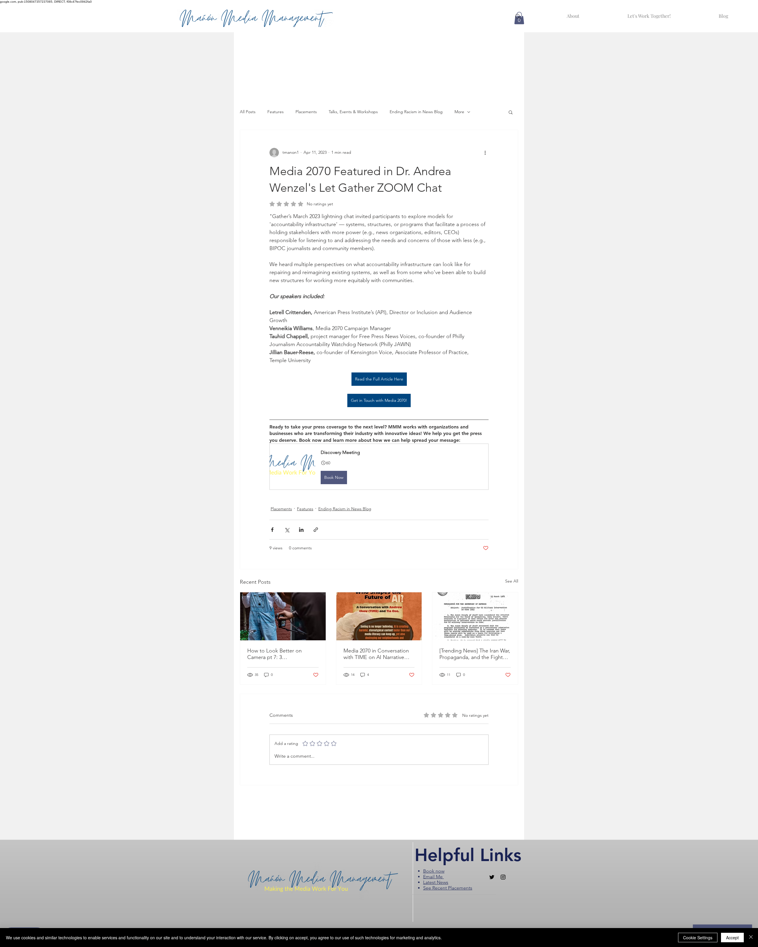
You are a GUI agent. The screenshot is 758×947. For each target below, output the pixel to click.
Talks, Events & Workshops (353, 111)
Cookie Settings (697, 937)
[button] (510, 112)
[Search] (518, 16)
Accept (732, 937)
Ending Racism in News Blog (416, 111)
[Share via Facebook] (272, 529)
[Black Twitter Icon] (492, 877)
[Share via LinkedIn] (301, 529)
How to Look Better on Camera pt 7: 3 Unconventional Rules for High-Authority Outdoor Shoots (276, 653)
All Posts (248, 111)
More (459, 111)
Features (275, 111)
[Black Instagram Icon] (503, 877)
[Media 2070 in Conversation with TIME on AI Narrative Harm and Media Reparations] (379, 616)
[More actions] (485, 152)
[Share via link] (316, 529)
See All (511, 581)
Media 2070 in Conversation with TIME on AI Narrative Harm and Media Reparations (377, 653)
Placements (306, 111)
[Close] (750, 937)
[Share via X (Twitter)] (287, 529)
